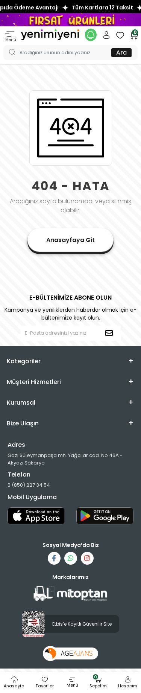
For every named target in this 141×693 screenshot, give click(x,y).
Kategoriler (24, 361)
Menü (10, 40)
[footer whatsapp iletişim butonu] (70, 558)
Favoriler (45, 686)
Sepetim (98, 682)
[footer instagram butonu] (87, 558)
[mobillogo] (50, 34)
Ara (121, 52)
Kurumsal (21, 402)
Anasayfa (14, 686)
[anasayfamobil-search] (8, 45)
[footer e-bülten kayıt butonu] (110, 333)
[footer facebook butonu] (54, 558)
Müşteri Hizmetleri (34, 382)
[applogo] (36, 515)
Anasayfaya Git (70, 240)
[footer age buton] (70, 653)
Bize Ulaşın (23, 423)
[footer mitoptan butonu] (70, 593)
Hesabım (127, 686)
